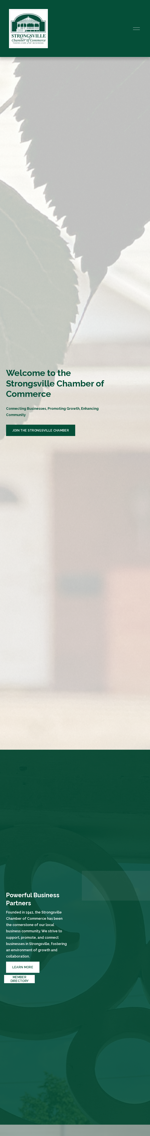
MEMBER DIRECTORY (20, 979)
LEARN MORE (22, 967)
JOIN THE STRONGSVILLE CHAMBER (40, 430)
